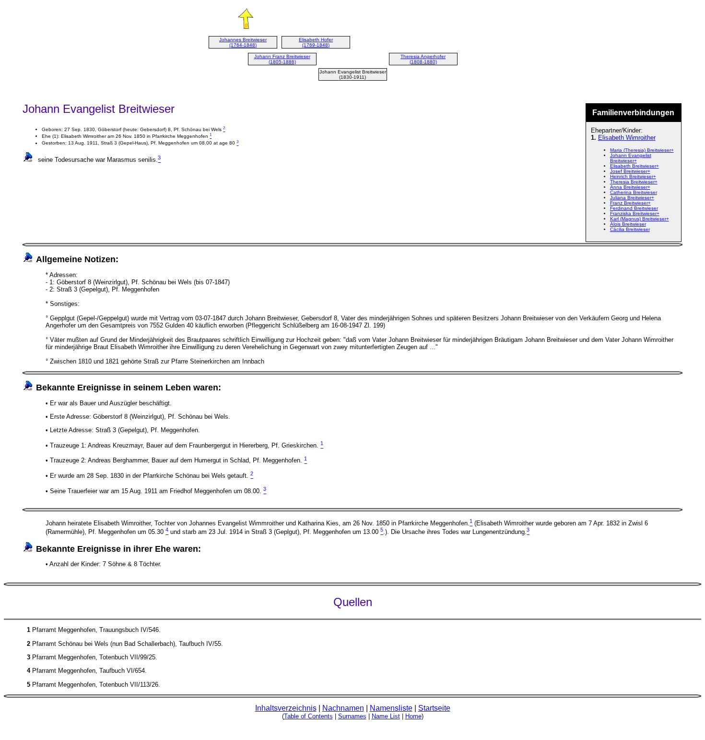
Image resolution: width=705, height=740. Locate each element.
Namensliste (391, 708)
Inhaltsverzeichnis (286, 708)
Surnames (352, 716)
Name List (386, 716)
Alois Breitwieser (628, 224)
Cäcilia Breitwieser (630, 229)
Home (413, 716)
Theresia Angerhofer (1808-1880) (423, 59)
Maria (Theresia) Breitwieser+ (642, 150)
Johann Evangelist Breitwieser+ (630, 158)
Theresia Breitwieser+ (634, 181)
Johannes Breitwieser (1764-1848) (243, 42)
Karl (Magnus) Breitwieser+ (639, 218)
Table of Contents (308, 716)
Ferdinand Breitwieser (634, 208)
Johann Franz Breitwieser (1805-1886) (282, 59)
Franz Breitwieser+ (630, 203)
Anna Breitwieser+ (630, 187)
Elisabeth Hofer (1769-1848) (316, 42)
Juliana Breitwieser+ (632, 197)
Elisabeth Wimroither (627, 137)
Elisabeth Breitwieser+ (634, 166)
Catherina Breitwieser (633, 192)
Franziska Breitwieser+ (634, 213)
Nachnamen (343, 708)
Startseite (434, 708)
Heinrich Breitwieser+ (633, 176)
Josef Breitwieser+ (630, 171)
